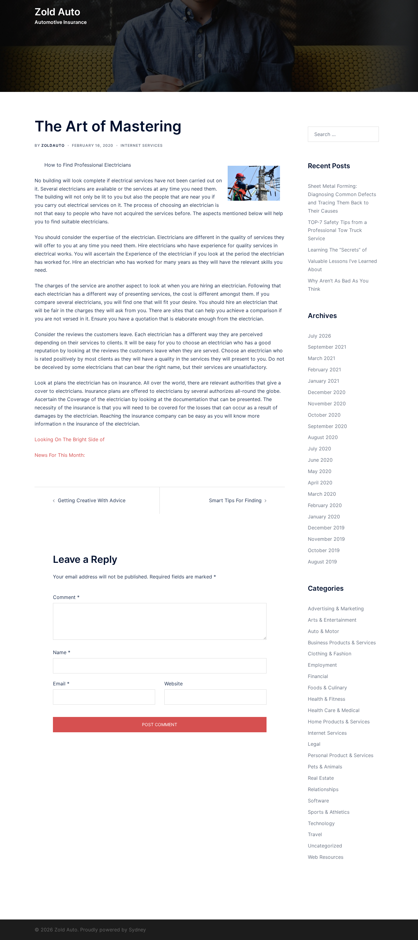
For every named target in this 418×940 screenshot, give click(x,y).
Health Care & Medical (334, 710)
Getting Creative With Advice (91, 500)
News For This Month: (60, 455)
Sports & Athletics (328, 812)
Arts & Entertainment (332, 620)
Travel (315, 834)
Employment (322, 665)
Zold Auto (57, 12)
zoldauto (53, 145)
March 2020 (322, 494)
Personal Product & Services (340, 755)
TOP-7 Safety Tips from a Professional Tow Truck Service (337, 230)
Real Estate (321, 778)
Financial (318, 676)
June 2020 (320, 460)
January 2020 (324, 517)
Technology (321, 823)
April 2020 (320, 482)
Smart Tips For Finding (235, 500)
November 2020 (327, 403)
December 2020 (326, 392)
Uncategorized (325, 846)
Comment (66, 597)
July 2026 (319, 336)
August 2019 (322, 562)
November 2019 (326, 539)
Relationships (323, 789)
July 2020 (319, 448)
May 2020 (319, 471)
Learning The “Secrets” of (337, 250)
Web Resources (325, 857)
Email (61, 683)
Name (61, 652)
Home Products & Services (339, 721)
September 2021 (327, 347)
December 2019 (326, 528)
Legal (314, 744)
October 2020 (324, 415)
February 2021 (324, 369)
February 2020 (325, 505)
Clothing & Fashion (329, 653)
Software (318, 801)
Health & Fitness (326, 699)
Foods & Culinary (327, 687)
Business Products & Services (342, 642)
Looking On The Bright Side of (70, 439)
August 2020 (323, 437)
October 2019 (324, 550)
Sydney (137, 930)
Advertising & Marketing (336, 608)
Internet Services (142, 145)
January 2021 (323, 381)
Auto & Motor (323, 631)
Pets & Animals (325, 767)
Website (173, 683)
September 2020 (327, 426)
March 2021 (321, 358)
